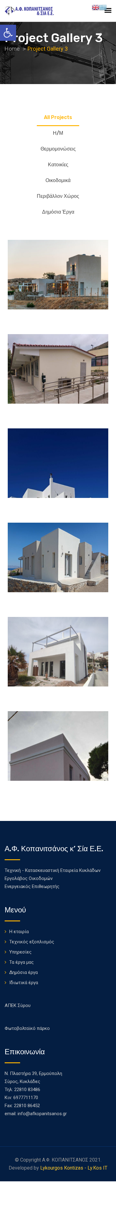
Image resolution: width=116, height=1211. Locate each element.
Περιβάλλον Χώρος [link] (58, 196)
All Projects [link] (58, 117)
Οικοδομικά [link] (58, 180)
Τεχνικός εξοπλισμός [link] (31, 942)
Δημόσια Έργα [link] (58, 212)
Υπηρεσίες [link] (20, 952)
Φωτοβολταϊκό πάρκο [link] (27, 1028)
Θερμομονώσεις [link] (58, 149)
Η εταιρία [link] (19, 931)
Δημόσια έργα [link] (23, 972)
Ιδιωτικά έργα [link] (23, 982)
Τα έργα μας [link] (21, 962)
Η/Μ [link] (58, 133)
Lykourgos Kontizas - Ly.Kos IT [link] (73, 1168)
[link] (8, 33)
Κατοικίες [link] (58, 165)
